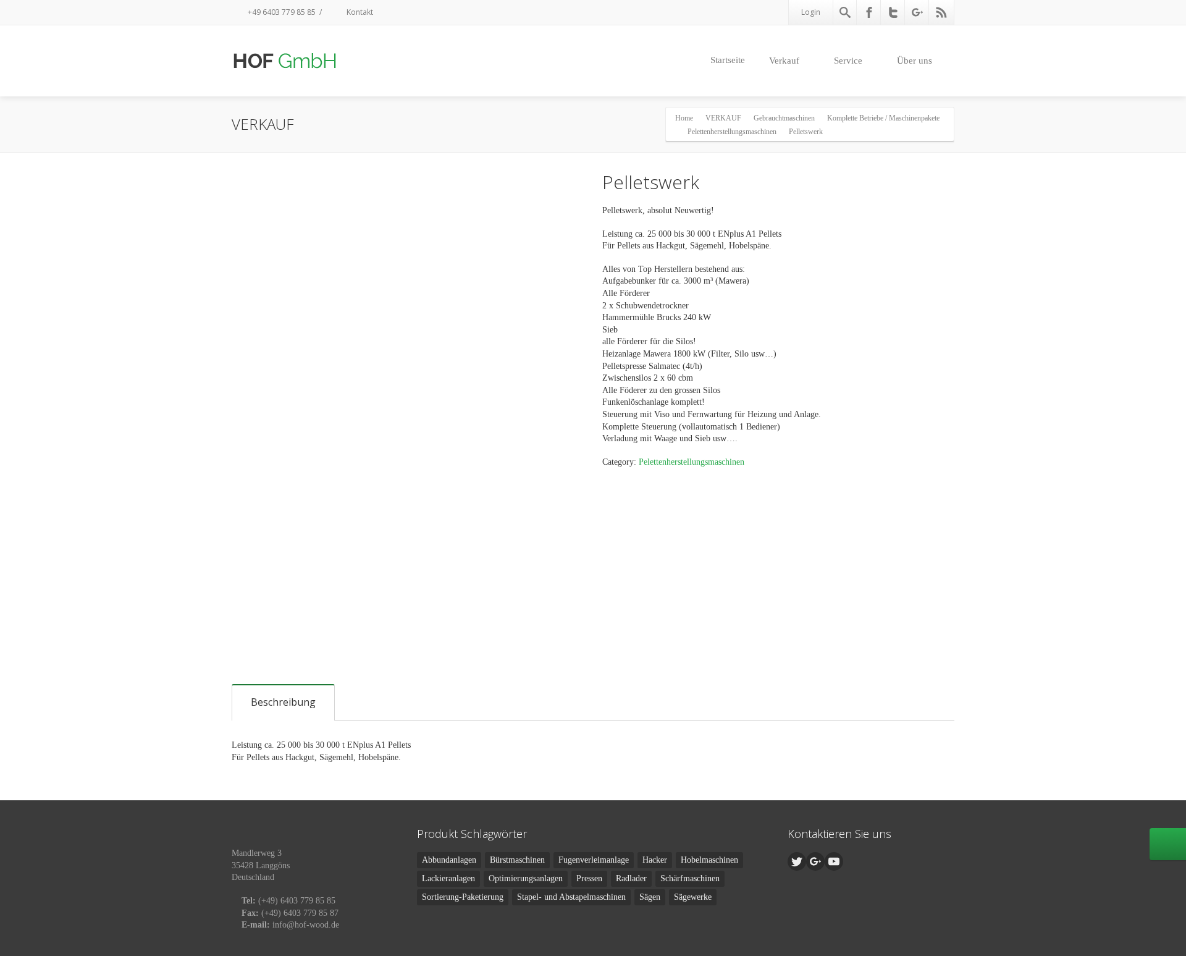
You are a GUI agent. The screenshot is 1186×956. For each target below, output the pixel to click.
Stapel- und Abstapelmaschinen (571, 897)
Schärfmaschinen (690, 878)
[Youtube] (834, 861)
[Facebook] (869, 12)
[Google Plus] (917, 12)
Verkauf (784, 61)
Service (848, 61)
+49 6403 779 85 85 (281, 12)
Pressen (589, 878)
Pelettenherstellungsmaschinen (691, 462)
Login (810, 12)
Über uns (914, 61)
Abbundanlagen (449, 860)
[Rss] (941, 12)
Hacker (654, 860)
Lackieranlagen (448, 878)
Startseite (727, 60)
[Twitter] (893, 12)
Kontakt (359, 12)
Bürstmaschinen (517, 860)
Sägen (649, 897)
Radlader (631, 878)
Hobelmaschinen (709, 860)
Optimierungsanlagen (526, 878)
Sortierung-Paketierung (462, 897)
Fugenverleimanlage (593, 860)
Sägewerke (693, 897)
